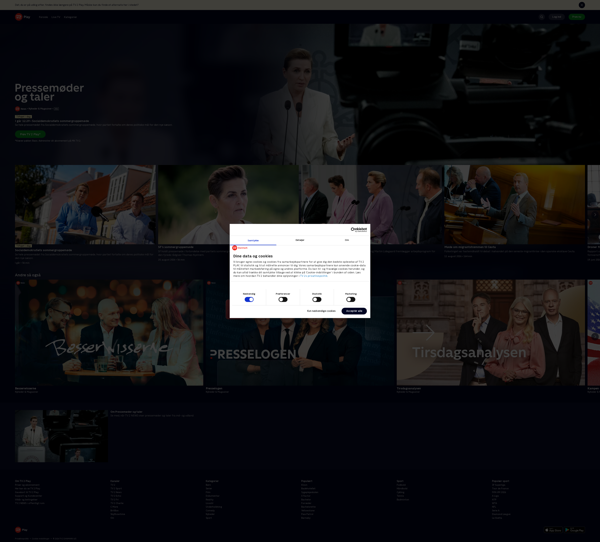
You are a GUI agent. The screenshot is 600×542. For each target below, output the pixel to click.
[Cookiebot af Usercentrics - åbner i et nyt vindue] (353, 229)
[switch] (283, 299)
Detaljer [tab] (300, 240)
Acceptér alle (354, 310)
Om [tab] (347, 240)
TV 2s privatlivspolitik (314, 275)
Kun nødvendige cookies (321, 310)
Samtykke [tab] (253, 240)
